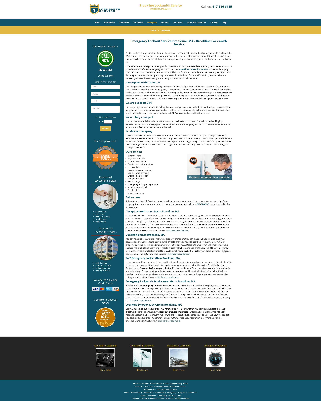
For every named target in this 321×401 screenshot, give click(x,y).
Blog (224, 22)
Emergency (152, 22)
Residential (138, 22)
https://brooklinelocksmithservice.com (170, 387)
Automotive (109, 22)
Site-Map (171, 396)
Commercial (124, 22)
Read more (105, 369)
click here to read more (177, 230)
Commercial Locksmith (142, 345)
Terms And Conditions (196, 22)
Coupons (165, 22)
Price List (214, 22)
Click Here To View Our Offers (105, 301)
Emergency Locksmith (215, 345)
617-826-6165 (222, 6)
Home (97, 22)
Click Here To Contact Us (105, 46)
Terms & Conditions (148, 396)
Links (179, 396)
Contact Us (178, 22)
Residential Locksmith (178, 345)
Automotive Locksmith (105, 345)
